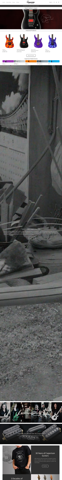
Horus (3, 63)
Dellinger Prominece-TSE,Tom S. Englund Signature (21, 50)
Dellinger (16, 63)
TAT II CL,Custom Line (4, 50)
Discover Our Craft (31, 237)
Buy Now (45, 466)
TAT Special (39, 63)
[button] (54, 2)
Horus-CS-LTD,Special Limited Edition (34, 50)
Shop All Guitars (31, 55)
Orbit (26, 63)
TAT (49, 63)
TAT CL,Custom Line (47, 50)
